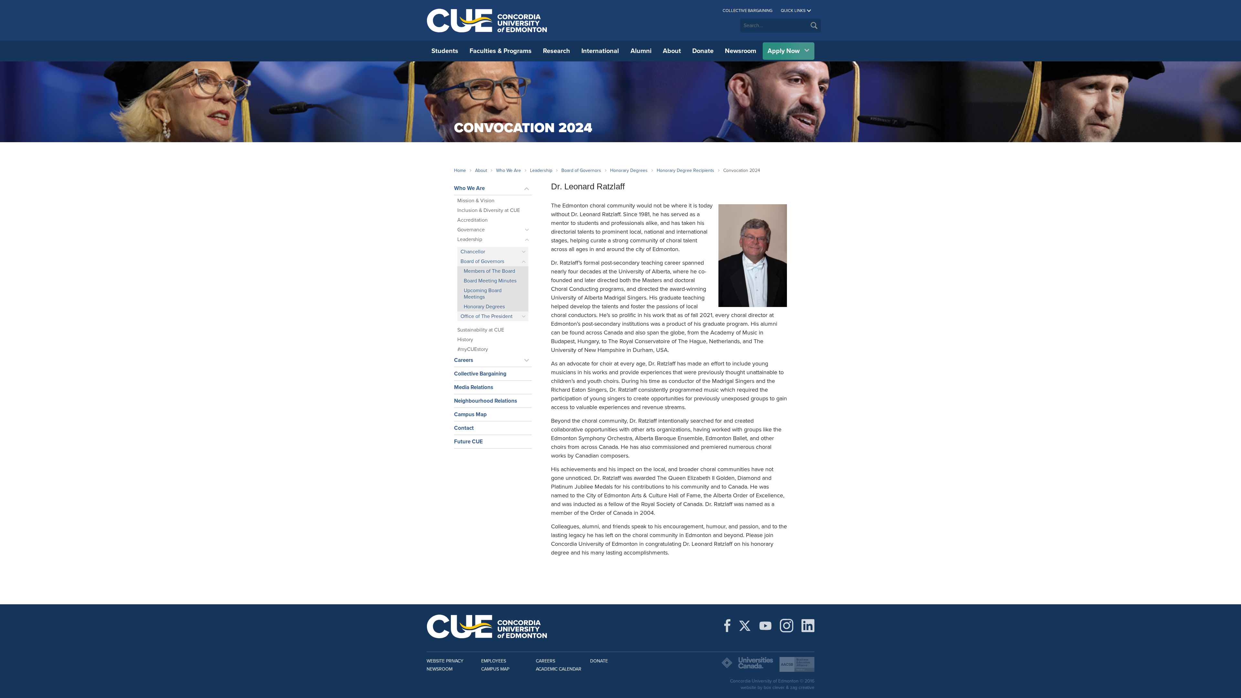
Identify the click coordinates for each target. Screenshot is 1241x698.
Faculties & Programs (501, 51)
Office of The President (487, 316)
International (600, 51)
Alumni (641, 51)
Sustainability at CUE (480, 330)
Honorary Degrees (629, 170)
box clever (774, 687)
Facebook (727, 625)
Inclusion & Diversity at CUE (488, 210)
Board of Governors (581, 170)
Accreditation (472, 220)
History (465, 339)
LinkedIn (807, 625)
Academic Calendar (558, 669)
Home (460, 170)
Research (556, 51)
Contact (464, 428)
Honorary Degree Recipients (685, 170)
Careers (463, 360)
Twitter (744, 625)
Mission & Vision (475, 200)
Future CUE (468, 441)
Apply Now (784, 51)
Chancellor (473, 252)
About (672, 51)
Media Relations (473, 387)
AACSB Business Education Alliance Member (797, 664)
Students (444, 51)
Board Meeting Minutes (490, 281)
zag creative (802, 687)
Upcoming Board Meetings (483, 293)
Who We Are (508, 170)
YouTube (765, 625)
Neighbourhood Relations (485, 400)
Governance (471, 230)
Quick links (793, 10)
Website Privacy (445, 661)
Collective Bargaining (747, 10)
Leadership (541, 170)
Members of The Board (489, 271)
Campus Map (470, 414)
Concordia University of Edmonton (487, 20)
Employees (493, 661)
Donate (703, 51)
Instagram (786, 625)
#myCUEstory (472, 349)
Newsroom (740, 51)
